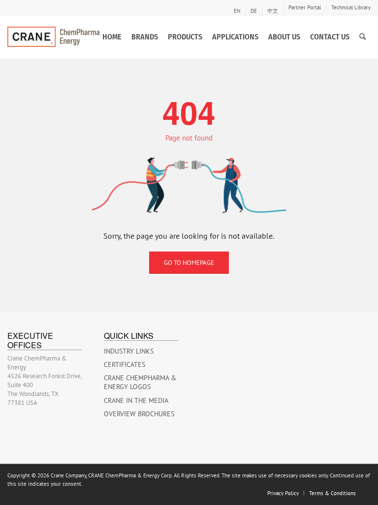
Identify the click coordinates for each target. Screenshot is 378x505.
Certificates (124, 364)
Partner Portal (304, 7)
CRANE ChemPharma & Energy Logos (140, 382)
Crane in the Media (136, 400)
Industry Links (129, 351)
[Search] (362, 37)
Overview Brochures (139, 413)
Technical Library (351, 7)
